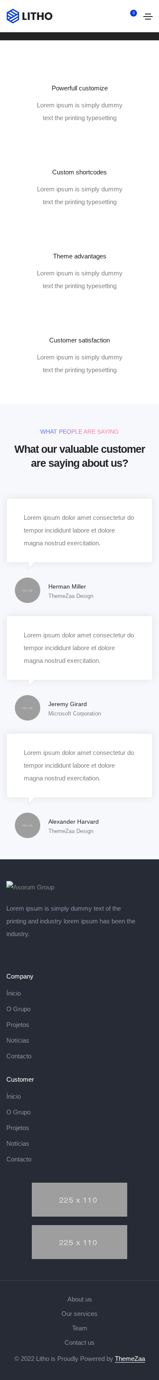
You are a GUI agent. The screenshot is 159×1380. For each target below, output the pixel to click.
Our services (79, 1313)
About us (79, 1299)
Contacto (18, 1056)
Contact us (79, 1342)
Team (79, 1328)
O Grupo (18, 1009)
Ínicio (13, 993)
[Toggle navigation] (148, 17)
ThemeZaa (130, 1358)
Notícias (17, 1040)
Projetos (17, 1024)
